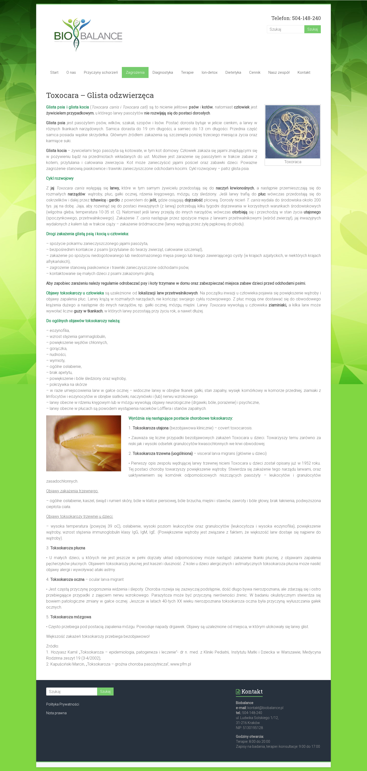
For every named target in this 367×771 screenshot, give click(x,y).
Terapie (187, 72)
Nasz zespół (279, 72)
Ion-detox (209, 72)
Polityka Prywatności (62, 704)
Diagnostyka (163, 72)
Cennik (254, 72)
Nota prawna (56, 713)
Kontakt (304, 72)
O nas (71, 72)
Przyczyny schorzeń (101, 72)
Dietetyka (233, 72)
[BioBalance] (88, 14)
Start (54, 72)
